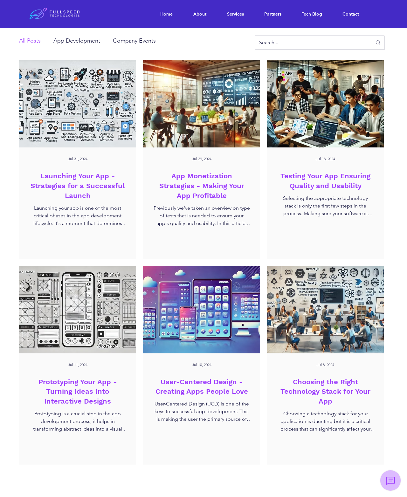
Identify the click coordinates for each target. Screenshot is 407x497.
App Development (76, 40)
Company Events (134, 40)
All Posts (30, 40)
